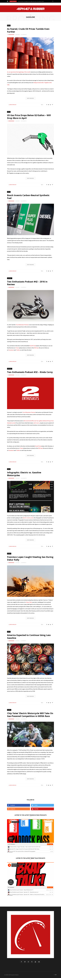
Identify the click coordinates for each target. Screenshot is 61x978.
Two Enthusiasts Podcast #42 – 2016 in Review (27, 283)
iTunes (17, 347)
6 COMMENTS (23, 562)
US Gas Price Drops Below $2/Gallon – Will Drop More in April (29, 116)
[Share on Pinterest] (52, 104)
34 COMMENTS (24, 200)
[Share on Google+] (50, 104)
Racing (9, 553)
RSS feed (36, 347)
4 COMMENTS (23, 374)
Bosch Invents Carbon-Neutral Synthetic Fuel (28, 197)
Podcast (10, 278)
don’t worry (36, 423)
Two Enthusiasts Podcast (22, 324)
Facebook (11, 350)
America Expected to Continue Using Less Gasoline (29, 636)
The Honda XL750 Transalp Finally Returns (26, 1)
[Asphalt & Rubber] (30, 6)
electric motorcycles (28, 517)
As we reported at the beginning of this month (18, 72)
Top (55, 974)
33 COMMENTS (24, 120)
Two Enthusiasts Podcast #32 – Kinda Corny (30, 372)
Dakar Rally (29, 602)
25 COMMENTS (24, 478)
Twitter (18, 350)
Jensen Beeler (11, 34)
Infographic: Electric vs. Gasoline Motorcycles (24, 474)
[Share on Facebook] (46, 104)
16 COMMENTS (24, 718)
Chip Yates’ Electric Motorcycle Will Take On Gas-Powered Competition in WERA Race (30, 715)
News (9, 25)
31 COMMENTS (24, 34)
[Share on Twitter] (48, 104)
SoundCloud (33, 345)
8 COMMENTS (23, 287)
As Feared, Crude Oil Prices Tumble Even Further (28, 30)
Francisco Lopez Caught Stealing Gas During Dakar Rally (30, 558)
